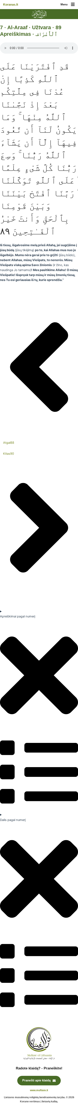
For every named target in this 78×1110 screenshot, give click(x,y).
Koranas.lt (10, 4)
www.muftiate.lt (39, 1090)
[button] (73, 4)
